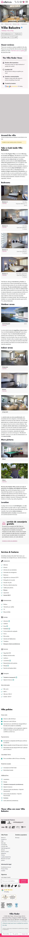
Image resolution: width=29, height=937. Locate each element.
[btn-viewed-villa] (20, 2)
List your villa (4, 846)
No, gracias (15, 934)
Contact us (3, 839)
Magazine (3, 853)
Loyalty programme (6, 856)
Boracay (4, 30)
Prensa (3, 855)
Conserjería (4, 844)
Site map (3, 843)
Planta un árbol (5, 851)
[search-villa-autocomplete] (17, 2)
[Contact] (15, 2)
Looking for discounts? (23, 881)
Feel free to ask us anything (18, 50)
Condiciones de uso (6, 867)
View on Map (10, 30)
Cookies (3, 870)
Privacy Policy (4, 868)
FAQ (2, 841)
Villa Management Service (5, 849)
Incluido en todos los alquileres (9, 541)
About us (3, 837)
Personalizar (6, 934)
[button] (14, 149)
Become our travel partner (5, 859)
